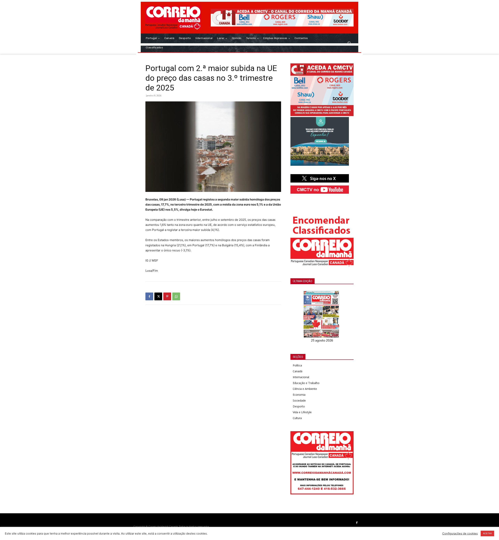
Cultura (297, 418)
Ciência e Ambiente (305, 389)
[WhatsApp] (176, 296)
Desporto (299, 406)
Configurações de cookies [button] (460, 533)
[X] (158, 296)
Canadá (297, 371)
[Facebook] (149, 296)
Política (297, 365)
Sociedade (299, 400)
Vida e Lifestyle (302, 412)
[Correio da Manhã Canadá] (173, 18)
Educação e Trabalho (306, 383)
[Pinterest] (167, 296)
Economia (299, 394)
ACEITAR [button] (487, 533)
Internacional (301, 377)
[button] (349, 43)
